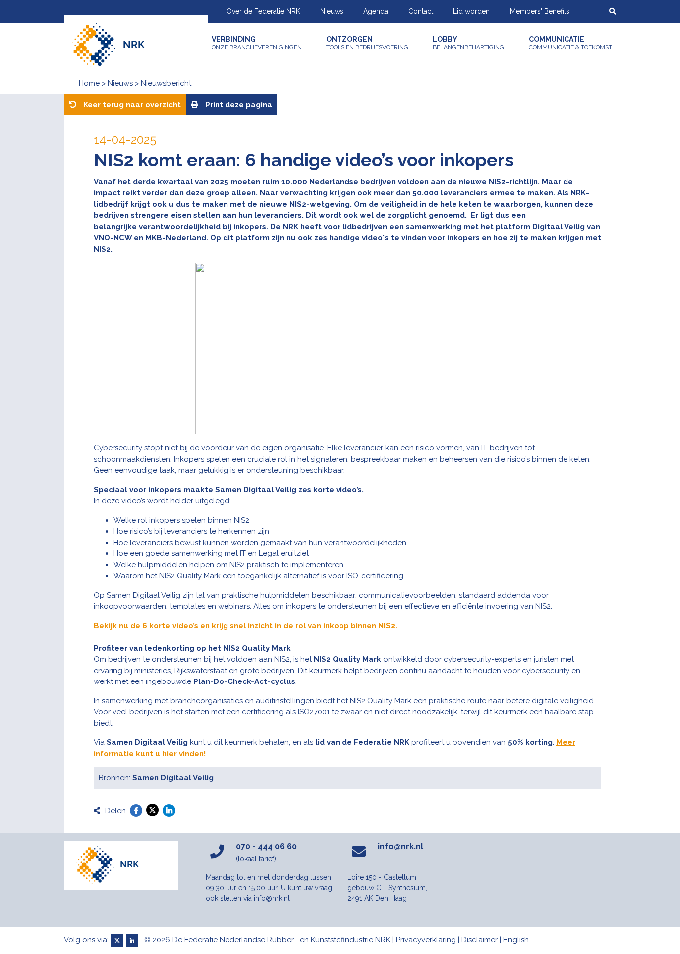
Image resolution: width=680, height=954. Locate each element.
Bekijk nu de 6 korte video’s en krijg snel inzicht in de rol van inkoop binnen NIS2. (245, 625)
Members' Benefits (539, 11)
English (516, 939)
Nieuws (331, 11)
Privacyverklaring (426, 939)
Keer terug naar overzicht (131, 104)
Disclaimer (479, 939)
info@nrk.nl (400, 846)
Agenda (375, 11)
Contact (420, 11)
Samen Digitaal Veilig (173, 777)
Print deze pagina (237, 104)
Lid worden (471, 11)
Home (89, 83)
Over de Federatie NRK (263, 11)
